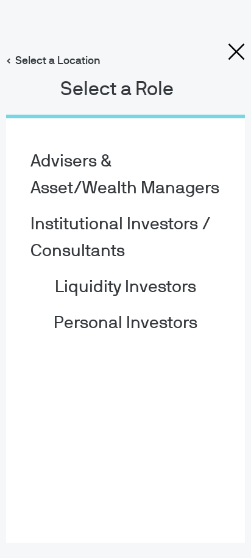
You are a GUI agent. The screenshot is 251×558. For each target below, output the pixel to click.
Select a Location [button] (58, 60)
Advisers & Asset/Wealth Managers (124, 175)
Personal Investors (125, 323)
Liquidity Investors (125, 287)
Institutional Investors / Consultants (120, 238)
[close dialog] (236, 51)
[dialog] (125, 279)
